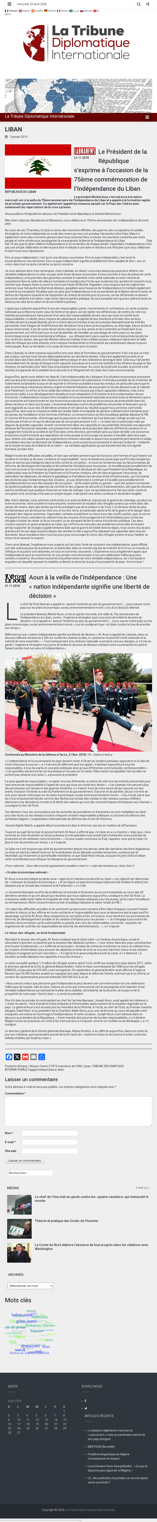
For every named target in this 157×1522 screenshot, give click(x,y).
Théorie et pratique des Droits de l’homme (66, 1221)
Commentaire (15, 1093)
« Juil (11, 1441)
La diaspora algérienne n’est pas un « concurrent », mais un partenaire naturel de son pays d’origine (116, 1435)
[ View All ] (142, 1187)
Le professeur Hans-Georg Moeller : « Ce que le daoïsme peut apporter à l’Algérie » (118, 1468)
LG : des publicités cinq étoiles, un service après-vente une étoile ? (118, 1480)
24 (18, 1428)
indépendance (47, 1069)
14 (55, 1419)
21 (55, 1424)
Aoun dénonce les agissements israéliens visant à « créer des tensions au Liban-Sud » (79, 865)
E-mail (10, 1142)
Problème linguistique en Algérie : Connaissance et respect (109, 1456)
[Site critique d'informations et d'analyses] (78, 95)
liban (61, 1069)
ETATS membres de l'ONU (65, 1066)
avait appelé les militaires (129, 1000)
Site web (10, 1151)
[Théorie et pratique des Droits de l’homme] (19, 1228)
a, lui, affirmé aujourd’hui (107, 1031)
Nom (9, 1133)
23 (9, 1428)
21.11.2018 (81, 157)
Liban (87, 1066)
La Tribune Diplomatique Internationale (39, 116)
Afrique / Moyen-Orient (33, 1066)
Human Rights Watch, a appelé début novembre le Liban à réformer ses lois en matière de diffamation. (71, 825)
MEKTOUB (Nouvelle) (101, 1446)
